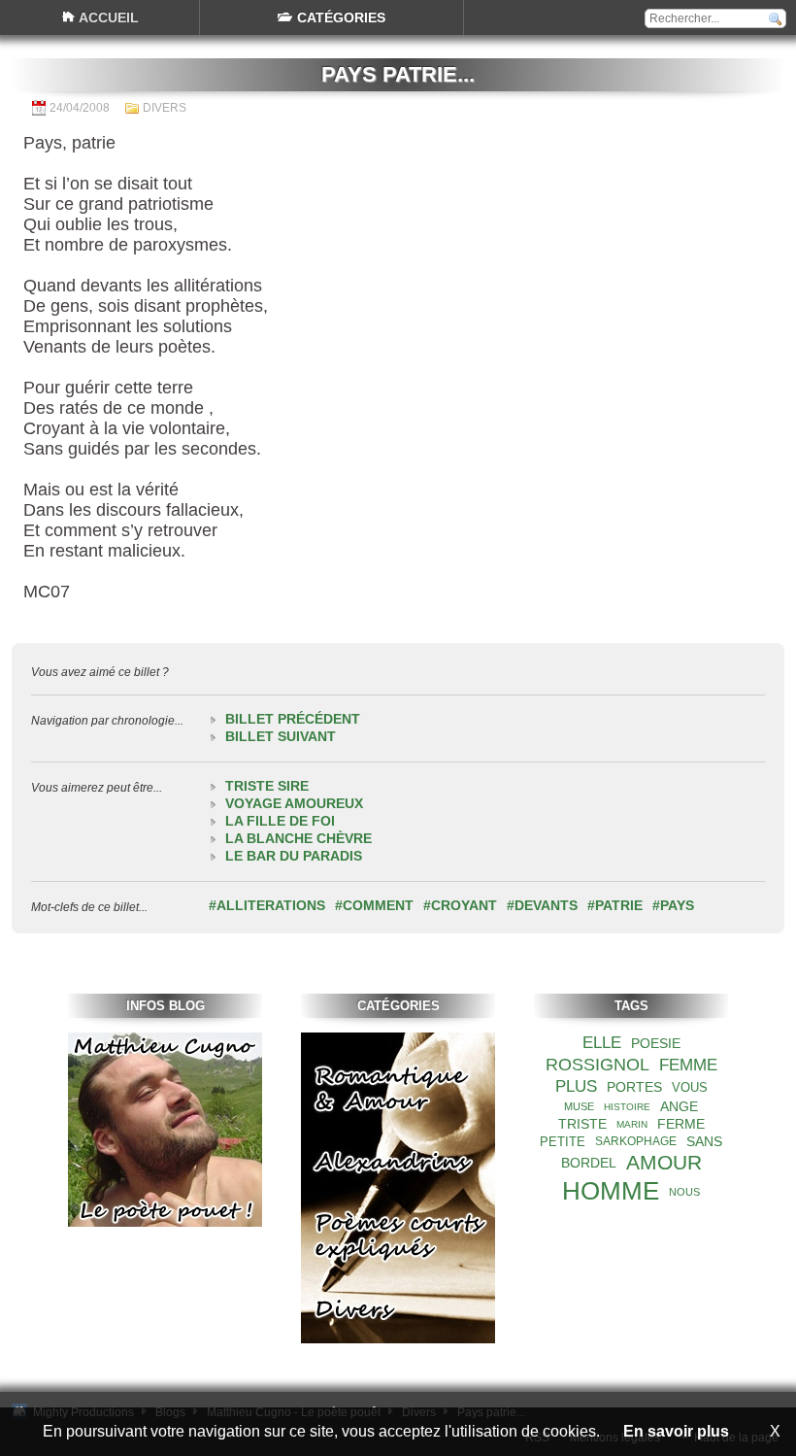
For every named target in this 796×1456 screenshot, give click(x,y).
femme (688, 1065)
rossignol (597, 1064)
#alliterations (267, 905)
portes (634, 1087)
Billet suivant (280, 736)
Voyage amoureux (294, 803)
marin (631, 1124)
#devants (542, 905)
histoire (627, 1106)
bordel (588, 1162)
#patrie (615, 905)
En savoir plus (676, 1431)
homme (610, 1190)
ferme (681, 1124)
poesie (655, 1043)
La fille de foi (280, 821)
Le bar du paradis (293, 855)
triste (582, 1124)
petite (562, 1141)
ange (679, 1106)
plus (576, 1086)
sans (704, 1141)
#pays (673, 905)
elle (601, 1042)
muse (579, 1106)
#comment (374, 905)
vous (690, 1087)
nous (684, 1192)
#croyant (460, 905)
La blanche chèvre (298, 838)
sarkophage (636, 1141)
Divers (164, 108)
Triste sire (267, 786)
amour (664, 1162)
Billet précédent (292, 719)
